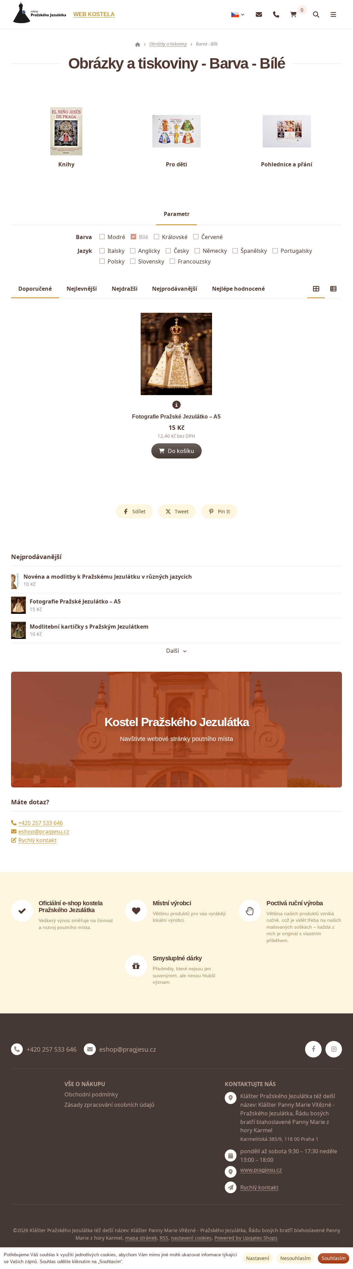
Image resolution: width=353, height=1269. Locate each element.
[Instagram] (333, 1049)
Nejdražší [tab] (125, 288)
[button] (176, 450)
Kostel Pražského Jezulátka (176, 722)
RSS (164, 1238)
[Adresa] (230, 1098)
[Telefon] (276, 14)
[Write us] (230, 1187)
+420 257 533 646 (40, 823)
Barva (84, 237)
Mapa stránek (141, 1238)
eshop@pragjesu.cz (43, 831)
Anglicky (149, 251)
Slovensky (151, 261)
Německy (215, 251)
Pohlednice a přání (286, 164)
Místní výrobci (172, 903)
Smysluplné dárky (177, 958)
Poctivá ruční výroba (294, 903)
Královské (175, 237)
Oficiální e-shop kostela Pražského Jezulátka (70, 907)
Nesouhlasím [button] (295, 1258)
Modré (116, 237)
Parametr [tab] (177, 214)
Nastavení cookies (191, 1238)
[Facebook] (313, 1049)
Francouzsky (194, 261)
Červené (212, 237)
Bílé (143, 237)
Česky (181, 251)
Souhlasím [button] (334, 1258)
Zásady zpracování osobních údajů (109, 1104)
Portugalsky (296, 251)
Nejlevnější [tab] (82, 288)
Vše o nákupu (84, 1084)
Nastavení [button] (257, 1258)
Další (172, 650)
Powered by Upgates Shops (246, 1238)
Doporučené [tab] (35, 288)
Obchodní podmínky (91, 1094)
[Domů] (38, 14)
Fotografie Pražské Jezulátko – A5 (176, 417)
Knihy (66, 164)
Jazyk (85, 251)
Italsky (116, 251)
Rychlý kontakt (37, 840)
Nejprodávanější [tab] (174, 288)
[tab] (316, 289)
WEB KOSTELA (94, 14)
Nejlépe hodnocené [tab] (238, 288)
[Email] (259, 14)
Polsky (116, 261)
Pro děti (176, 164)
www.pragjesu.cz (261, 1170)
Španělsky (254, 251)
